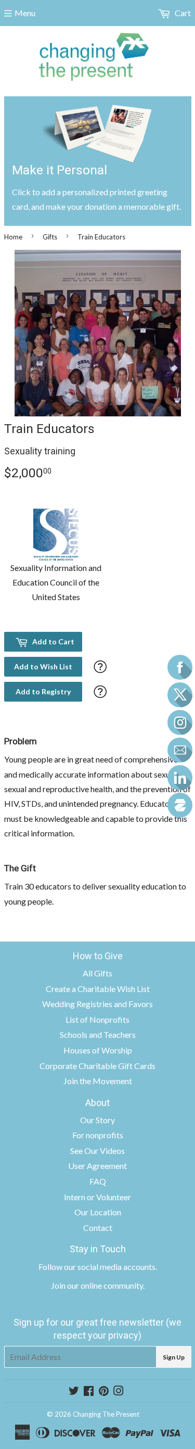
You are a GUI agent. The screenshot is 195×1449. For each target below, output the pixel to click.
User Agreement (97, 1166)
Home (13, 237)
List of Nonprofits (97, 1019)
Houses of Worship (97, 1050)
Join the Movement (97, 1081)
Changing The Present (106, 1414)
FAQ (97, 1181)
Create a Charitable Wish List (98, 989)
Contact (97, 1227)
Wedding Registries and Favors (97, 1004)
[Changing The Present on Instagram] (118, 1391)
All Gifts (97, 973)
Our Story (97, 1120)
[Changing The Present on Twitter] (74, 1391)
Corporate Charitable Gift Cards (97, 1066)
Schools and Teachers (98, 1034)
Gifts (50, 237)
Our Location (97, 1212)
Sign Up (174, 1357)
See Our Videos (97, 1150)
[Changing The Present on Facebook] (88, 1391)
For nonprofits (97, 1135)
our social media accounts (109, 1267)
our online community (105, 1285)
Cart (182, 13)
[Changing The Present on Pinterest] (103, 1391)
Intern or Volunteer (97, 1197)
